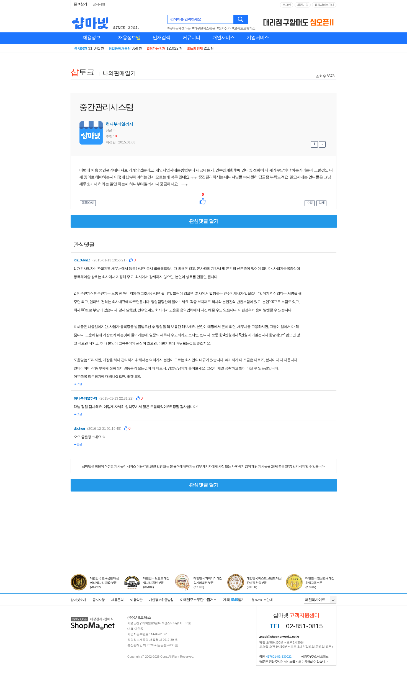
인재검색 (161, 37)
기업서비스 (258, 37)
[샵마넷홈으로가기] (93, 618)
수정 (309, 203)
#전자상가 (224, 28)
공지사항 (99, 4)
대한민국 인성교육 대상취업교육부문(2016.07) (319, 583)
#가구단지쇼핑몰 (203, 28)
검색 (241, 19)
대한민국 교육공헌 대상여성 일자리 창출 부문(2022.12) (104, 583)
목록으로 (88, 203)
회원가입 (302, 4)
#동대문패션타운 (179, 28)
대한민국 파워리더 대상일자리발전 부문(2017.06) (208, 583)
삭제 (321, 203)
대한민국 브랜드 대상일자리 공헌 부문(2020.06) (156, 583)
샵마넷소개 (78, 600)
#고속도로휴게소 (243, 28)
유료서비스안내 (324, 4)
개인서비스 (223, 37)
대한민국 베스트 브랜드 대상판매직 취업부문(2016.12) (264, 583)
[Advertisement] (203, 545)
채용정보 (91, 37)
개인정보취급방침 (161, 600)
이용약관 (136, 600)
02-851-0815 (296, 626)
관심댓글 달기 (203, 221)
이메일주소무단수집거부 (198, 600)
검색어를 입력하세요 (185, 19)
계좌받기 (233, 600)
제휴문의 (117, 600)
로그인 (286, 4)
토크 (82, 72)
